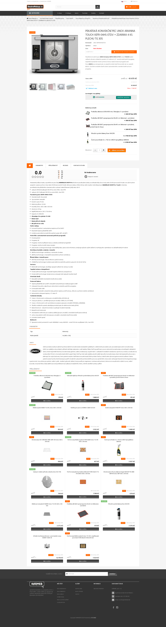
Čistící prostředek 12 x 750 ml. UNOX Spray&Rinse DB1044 (118, 441)
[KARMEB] (35, 7)
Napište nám (78, 589)
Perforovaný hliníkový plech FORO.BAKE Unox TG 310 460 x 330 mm (83, 441)
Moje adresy (60, 594)
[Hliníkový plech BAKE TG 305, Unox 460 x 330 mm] (47, 418)
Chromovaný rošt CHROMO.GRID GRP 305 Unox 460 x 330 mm (47, 441)
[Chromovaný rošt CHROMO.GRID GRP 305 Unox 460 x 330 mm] (47, 450)
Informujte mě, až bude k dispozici (124, 52)
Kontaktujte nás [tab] (79, 166)
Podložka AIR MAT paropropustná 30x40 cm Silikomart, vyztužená (83, 505)
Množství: (88, 150)
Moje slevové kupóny (63, 600)
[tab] (30, 165)
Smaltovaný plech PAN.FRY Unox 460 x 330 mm (118, 408)
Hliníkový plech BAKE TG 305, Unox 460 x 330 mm (47, 408)
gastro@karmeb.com (124, 600)
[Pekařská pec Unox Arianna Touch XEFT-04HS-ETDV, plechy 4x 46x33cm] (33, 86)
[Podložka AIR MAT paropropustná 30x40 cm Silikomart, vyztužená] (83, 514)
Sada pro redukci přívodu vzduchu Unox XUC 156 (47, 472)
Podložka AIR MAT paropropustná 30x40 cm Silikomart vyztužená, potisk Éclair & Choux (119, 377)
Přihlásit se (134, 1)
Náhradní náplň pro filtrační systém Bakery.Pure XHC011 (83, 376)
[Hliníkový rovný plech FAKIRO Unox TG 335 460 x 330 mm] (47, 514)
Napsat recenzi (93, 177)
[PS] (86, 88)
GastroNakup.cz (33, 19)
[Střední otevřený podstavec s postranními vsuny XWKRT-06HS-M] (47, 546)
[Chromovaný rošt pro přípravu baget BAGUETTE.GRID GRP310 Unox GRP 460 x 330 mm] (119, 482)
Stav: (86, 48)
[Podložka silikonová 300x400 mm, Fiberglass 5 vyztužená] (47, 386)
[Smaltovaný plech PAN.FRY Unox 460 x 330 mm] (119, 418)
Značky (77, 594)
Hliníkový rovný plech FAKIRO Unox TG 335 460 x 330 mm (47, 505)
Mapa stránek (79, 591)
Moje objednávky (61, 589)
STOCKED (93, 618)
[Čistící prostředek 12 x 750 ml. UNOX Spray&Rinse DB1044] (119, 450)
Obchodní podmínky (99, 589)
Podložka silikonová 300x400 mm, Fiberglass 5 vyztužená (47, 377)
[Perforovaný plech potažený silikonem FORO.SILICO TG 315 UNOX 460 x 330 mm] (83, 482)
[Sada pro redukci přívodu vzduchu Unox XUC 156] (47, 482)
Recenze (65, 166)
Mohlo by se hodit (90, 108)
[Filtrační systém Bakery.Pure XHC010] (119, 514)
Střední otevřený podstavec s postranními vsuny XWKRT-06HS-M (47, 537)
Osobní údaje (60, 597)
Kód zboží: (88, 43)
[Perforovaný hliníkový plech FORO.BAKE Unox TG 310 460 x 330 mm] (83, 450)
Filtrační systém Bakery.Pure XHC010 (118, 504)
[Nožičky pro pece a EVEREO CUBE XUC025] (83, 418)
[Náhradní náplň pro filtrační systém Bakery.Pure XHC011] (83, 386)
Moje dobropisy (61, 591)
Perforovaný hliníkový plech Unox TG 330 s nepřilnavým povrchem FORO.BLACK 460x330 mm (83, 537)
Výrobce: (88, 46)
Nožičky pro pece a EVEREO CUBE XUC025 (83, 408)
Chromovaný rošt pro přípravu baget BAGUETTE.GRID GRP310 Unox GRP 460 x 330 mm (118, 473)
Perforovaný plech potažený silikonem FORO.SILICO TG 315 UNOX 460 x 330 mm (83, 473)
